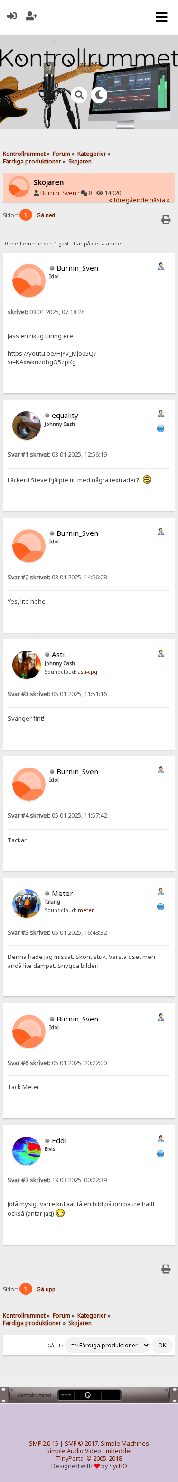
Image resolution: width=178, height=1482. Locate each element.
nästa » (159, 200)
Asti (58, 654)
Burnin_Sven (58, 193)
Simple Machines (125, 1443)
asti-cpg (87, 672)
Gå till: (55, 1345)
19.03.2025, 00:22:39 (57, 1180)
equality (65, 415)
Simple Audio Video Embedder (89, 1451)
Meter (62, 893)
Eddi (59, 1140)
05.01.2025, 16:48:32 (57, 933)
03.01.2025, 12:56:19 (57, 455)
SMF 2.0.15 (43, 1443)
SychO (118, 1466)
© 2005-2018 (104, 1459)
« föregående (128, 200)
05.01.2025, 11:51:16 (57, 694)
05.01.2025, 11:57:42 (57, 816)
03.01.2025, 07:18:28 (46, 312)
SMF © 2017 (81, 1443)
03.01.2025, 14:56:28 (57, 577)
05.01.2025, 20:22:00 (57, 1063)
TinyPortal (70, 1459)
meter (86, 910)
